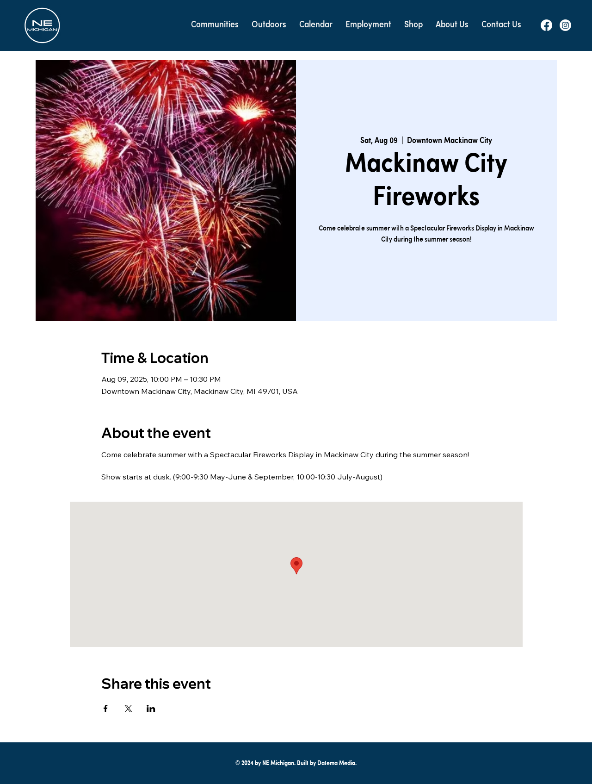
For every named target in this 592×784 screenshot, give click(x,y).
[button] (214, 25)
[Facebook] (546, 25)
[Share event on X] (128, 708)
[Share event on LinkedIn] (151, 708)
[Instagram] (565, 25)
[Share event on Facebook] (105, 708)
